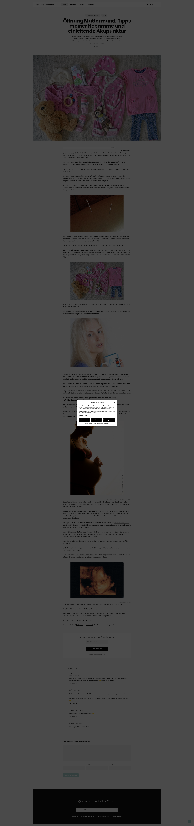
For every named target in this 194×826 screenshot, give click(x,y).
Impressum (107, 423)
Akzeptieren (84, 420)
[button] (114, 402)
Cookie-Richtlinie (88, 423)
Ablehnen (96, 420)
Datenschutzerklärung (98, 423)
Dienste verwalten (83, 415)
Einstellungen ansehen (109, 420)
